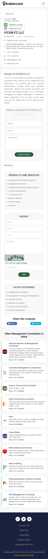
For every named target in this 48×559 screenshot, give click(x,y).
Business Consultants (16, 303)
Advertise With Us (24, 544)
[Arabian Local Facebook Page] (18, 519)
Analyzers (12, 205)
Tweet (37, 323)
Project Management (16, 310)
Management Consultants (18, 292)
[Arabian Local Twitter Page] (23, 519)
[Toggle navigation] (43, 3)
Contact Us (24, 525)
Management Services (17, 184)
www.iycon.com (12, 63)
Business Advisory (15, 198)
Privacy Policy (24, 539)
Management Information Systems (22, 180)
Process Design (14, 202)
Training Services (15, 194)
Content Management (17, 191)
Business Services (15, 299)
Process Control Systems (18, 306)
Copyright (24, 535)
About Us (24, 530)
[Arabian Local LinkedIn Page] (29, 519)
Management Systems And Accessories (23, 187)
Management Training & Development (23, 296)
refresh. (24, 263)
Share (12, 323)
